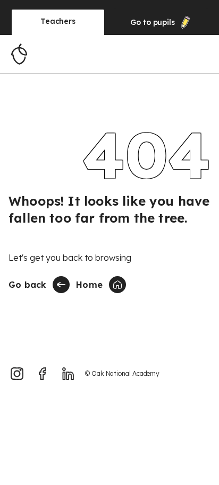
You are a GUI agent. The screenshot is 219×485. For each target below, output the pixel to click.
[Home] (19, 54)
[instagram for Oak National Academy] (17, 373)
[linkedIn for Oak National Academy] (68, 373)
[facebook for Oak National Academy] (42, 373)
